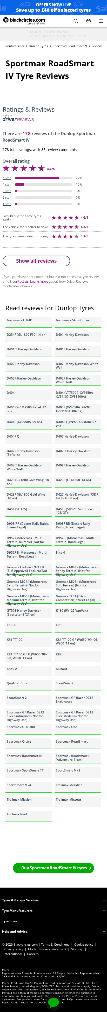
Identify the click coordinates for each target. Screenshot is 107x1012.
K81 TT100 (14, 639)
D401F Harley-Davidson (73, 349)
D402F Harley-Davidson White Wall (73, 380)
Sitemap (77, 949)
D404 (11, 392)
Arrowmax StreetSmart (73, 320)
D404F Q (13, 436)
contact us (20, 281)
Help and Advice (14, 931)
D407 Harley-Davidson (72, 436)
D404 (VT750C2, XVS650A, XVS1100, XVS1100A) (75, 394)
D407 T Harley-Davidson (73, 451)
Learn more (39, 281)
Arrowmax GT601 (20, 320)
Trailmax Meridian (69, 785)
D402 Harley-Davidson (23, 364)
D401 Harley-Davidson (72, 334)
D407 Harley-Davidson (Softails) (23, 453)
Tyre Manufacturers (17, 910)
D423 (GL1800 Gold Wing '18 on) (28, 482)
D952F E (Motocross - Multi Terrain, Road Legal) (26, 554)
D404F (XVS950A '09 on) (24, 422)
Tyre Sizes (9, 921)
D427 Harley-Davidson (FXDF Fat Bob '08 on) (77, 496)
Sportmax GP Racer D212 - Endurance (75, 699)
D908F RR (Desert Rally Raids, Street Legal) (73, 525)
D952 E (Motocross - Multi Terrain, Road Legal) (75, 540)
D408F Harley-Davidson (73, 465)
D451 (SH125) (17, 509)
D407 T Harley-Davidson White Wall (24, 467)
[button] (76, 21)
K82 (59, 654)
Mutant (61, 669)
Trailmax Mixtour (68, 799)
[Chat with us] (53, 1003)
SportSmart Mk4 (19, 785)
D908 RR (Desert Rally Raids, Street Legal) (28, 525)
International (13, 954)
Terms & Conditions (55, 944)
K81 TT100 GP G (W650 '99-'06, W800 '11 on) (27, 656)
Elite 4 (60, 552)
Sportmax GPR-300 (21, 727)
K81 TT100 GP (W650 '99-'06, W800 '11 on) (77, 641)
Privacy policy (13, 949)
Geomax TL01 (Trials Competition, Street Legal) (75, 598)
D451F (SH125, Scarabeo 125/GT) (74, 511)
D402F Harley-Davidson (24, 378)
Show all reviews (36, 260)
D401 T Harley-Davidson (24, 349)
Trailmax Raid (17, 814)
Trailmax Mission (19, 799)
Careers (33, 954)
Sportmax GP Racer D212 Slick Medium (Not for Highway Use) (74, 715)
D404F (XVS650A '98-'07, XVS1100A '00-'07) (73, 409)
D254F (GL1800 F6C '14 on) (26, 334)
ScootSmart (64, 683)
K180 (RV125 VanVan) (72, 610)
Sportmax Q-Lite (19, 741)
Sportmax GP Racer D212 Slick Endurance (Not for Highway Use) (25, 715)
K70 (59, 625)
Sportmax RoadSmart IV (70, 46)
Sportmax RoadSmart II (73, 741)
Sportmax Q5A (66, 727)
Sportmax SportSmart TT (25, 770)
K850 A (12, 669)
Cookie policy (83, 944)
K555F (11, 625)
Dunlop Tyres (38, 46)
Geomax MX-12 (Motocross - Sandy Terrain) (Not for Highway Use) (77, 570)
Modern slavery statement (47, 949)
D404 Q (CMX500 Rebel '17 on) (26, 409)
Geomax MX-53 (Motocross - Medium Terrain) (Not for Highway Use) (28, 599)
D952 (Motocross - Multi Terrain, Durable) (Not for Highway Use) (25, 541)
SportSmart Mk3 (68, 770)
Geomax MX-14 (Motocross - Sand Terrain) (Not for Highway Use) (28, 584)
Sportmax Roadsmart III (24, 756)
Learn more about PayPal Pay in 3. (42, 1002)
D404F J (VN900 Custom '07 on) (76, 424)
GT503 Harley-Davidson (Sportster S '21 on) (24, 612)
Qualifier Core (17, 683)
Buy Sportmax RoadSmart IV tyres (54, 868)
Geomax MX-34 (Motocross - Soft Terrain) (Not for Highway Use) (77, 584)
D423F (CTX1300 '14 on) (73, 480)
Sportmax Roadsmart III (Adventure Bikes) (73, 758)
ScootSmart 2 (17, 697)
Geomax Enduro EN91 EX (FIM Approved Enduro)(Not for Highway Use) (27, 570)
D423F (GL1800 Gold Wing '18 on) (26, 496)
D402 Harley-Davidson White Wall (77, 366)
